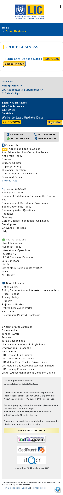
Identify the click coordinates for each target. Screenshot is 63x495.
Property (7, 301)
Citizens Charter (11, 163)
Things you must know (14, 102)
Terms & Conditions (13, 341)
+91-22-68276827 (47, 134)
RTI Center (8, 311)
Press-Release (10, 294)
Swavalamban (10, 330)
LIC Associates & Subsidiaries (21, 89)
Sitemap (26, 488)
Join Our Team (10, 261)
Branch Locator (47, 138)
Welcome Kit (9, 351)
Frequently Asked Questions (18, 210)
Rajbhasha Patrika (13, 304)
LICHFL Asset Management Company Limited (28, 372)
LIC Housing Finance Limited (19, 369)
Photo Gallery (10, 287)
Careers (6, 159)
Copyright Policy (11, 166)
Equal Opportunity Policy (16, 206)
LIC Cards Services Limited (18, 358)
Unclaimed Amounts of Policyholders (23, 344)
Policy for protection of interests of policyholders (30, 290)
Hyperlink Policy (11, 247)
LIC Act (6, 264)
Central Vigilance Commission (20, 173)
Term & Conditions (11, 488)
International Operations (16, 250)
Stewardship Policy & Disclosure (21, 315)
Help (4, 231)
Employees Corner (13, 192)
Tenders (6, 337)
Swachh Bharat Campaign (17, 327)
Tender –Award (11, 334)
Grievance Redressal (14, 228)
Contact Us (16, 134)
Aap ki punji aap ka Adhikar (25, 149)
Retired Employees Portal (17, 308)
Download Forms (12, 177)
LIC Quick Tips (11, 93)
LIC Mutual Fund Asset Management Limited (28, 365)
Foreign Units (10, 85)
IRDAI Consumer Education (18, 257)
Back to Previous (14, 63)
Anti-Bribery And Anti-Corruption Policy (25, 152)
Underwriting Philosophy (16, 348)
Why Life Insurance (13, 106)
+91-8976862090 (19, 138)
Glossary (7, 217)
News (5, 271)
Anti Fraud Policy (12, 156)
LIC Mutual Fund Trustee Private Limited (25, 362)
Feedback (7, 213)
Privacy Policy (10, 297)
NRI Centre (8, 275)
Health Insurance (12, 243)
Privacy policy (38, 488)
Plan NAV (7, 81)
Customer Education (14, 170)
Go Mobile (7, 113)
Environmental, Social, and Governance (25, 203)
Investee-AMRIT (11, 254)
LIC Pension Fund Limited (17, 355)
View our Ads (9, 180)
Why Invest (8, 110)
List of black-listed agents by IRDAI (22, 268)
